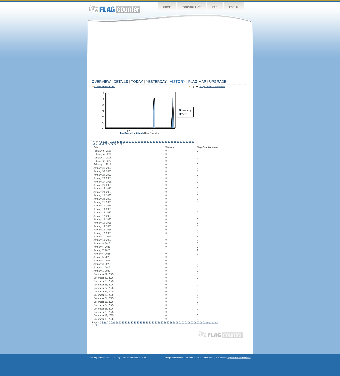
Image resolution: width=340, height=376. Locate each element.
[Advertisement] (170, 51)
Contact (92, 358)
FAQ (214, 7)
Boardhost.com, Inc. (138, 358)
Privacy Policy (120, 358)
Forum (233, 7)
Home (167, 7)
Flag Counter (114, 9)
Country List (191, 7)
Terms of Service (104, 358)
